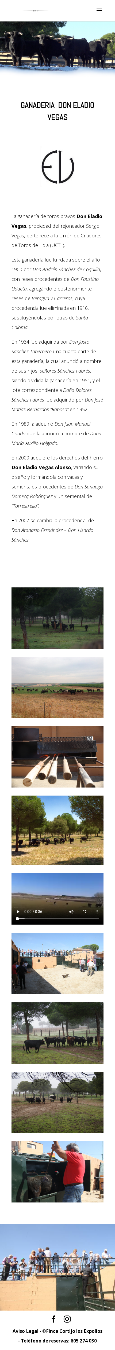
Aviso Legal (26, 1331)
